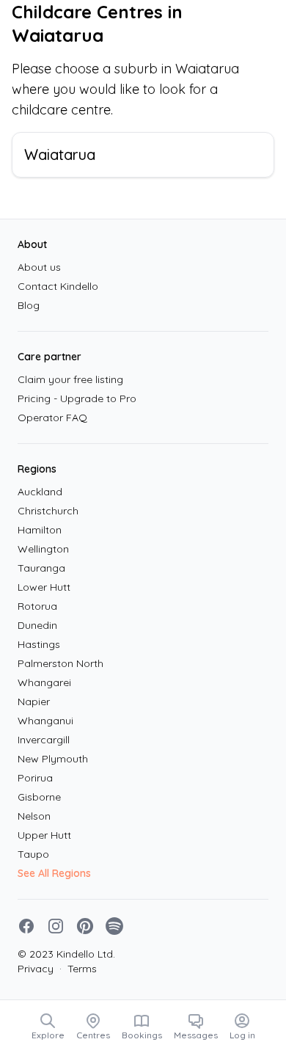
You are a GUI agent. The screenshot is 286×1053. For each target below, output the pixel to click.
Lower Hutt (44, 587)
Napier (34, 701)
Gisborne (39, 797)
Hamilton (40, 529)
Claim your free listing (70, 379)
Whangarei (44, 682)
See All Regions (54, 873)
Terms (78, 968)
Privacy (36, 968)
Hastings (39, 644)
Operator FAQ (52, 417)
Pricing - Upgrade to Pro (77, 398)
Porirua (35, 777)
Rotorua (37, 606)
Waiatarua (59, 154)
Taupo (33, 854)
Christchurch (48, 510)
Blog (29, 305)
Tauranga (41, 568)
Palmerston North (60, 663)
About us (39, 267)
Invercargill (44, 739)
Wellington (43, 548)
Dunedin (37, 625)
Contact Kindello (58, 286)
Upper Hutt (44, 835)
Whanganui (45, 720)
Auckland (40, 491)
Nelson (34, 816)
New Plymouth (53, 758)
